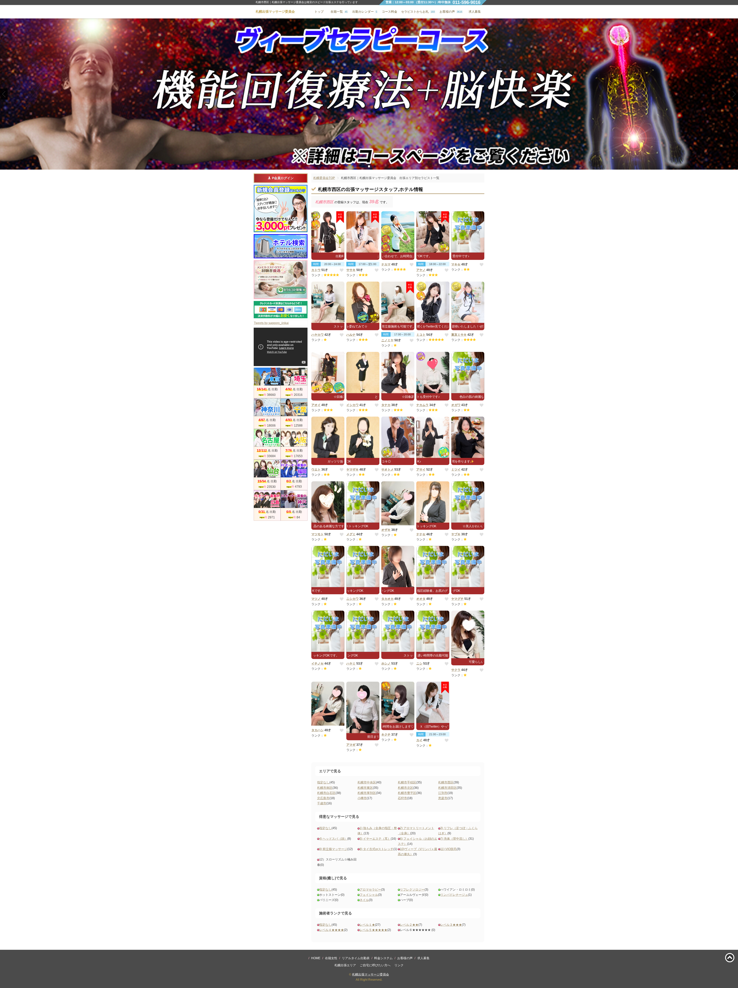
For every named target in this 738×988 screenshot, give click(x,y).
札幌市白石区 (326, 793)
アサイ (421, 469)
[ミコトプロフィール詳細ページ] (432, 302)
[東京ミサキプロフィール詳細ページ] (467, 302)
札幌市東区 (365, 787)
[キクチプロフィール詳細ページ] (397, 702)
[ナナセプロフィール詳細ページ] (432, 502)
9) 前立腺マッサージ (333, 849)
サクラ (455, 669)
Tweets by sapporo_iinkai (271, 323)
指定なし (323, 782)
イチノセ (317, 663)
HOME (315, 958)
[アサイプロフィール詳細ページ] (432, 437)
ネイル (364, 900)
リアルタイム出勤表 (356, 958)
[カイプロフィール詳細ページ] (432, 702)
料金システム (383, 958)
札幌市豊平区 (407, 793)
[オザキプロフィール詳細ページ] (397, 503)
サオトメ (387, 469)
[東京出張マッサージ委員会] (267, 376)
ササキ (351, 270)
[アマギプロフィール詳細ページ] (362, 707)
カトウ (316, 270)
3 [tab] (375, 166)
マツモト (317, 534)
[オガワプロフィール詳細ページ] (467, 372)
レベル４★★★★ (331, 930)
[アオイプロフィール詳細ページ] (327, 372)
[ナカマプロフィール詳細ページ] (397, 232)
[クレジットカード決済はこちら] (281, 309)
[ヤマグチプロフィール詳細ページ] (467, 566)
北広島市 (323, 798)
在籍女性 (331, 958)
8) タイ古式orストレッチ (376, 849)
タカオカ (387, 598)
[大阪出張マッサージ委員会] (294, 438)
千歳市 (321, 803)
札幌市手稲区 (407, 782)
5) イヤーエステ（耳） (375, 838)
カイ (419, 740)
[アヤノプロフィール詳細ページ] (432, 232)
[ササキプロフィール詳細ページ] (362, 232)
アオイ (316, 405)
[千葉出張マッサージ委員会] (294, 407)
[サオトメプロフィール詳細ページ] (397, 437)
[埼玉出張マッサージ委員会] (294, 376)
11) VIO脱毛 (448, 849)
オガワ (455, 405)
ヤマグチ (457, 598)
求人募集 (475, 11)
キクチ (386, 734)
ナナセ (421, 534)
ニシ (419, 663)
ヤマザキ (352, 469)
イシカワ (352, 405)
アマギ (351, 744)
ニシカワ (352, 598)
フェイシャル (369, 894)
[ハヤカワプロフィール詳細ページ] (327, 302)
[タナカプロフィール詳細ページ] (397, 372)
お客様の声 (405, 958)
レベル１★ (367, 924)
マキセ (455, 264)
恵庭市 (442, 798)
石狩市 (402, 798)
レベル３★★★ (451, 924)
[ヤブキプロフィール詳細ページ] (467, 502)
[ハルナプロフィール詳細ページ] (362, 302)
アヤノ (421, 270)
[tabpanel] (369, 94)
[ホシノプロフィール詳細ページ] (397, 631)
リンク (399, 965)
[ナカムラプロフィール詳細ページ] (432, 372)
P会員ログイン (283, 178)
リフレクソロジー (412, 889)
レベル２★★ (409, 924)
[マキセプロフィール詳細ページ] (467, 232)
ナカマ (386, 264)
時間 (316, 264)
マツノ (316, 598)
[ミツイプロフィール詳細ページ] (467, 437)
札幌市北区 (405, 787)
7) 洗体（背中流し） (454, 838)
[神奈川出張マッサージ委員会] (267, 407)
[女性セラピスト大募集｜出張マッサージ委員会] (281, 279)
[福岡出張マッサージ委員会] (294, 468)
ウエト (316, 469)
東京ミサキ (459, 334)
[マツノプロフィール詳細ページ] (327, 566)
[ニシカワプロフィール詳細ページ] (362, 566)
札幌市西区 (446, 782)
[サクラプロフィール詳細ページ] (467, 634)
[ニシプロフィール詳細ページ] (432, 631)
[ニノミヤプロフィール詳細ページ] (397, 302)
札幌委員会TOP (324, 178)
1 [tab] (363, 166)
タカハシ (317, 730)
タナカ (386, 405)
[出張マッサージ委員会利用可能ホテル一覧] (281, 246)
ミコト (421, 334)
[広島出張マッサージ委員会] (267, 499)
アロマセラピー (370, 889)
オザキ (386, 529)
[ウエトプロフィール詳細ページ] (327, 437)
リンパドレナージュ (454, 894)
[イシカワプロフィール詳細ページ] (362, 372)
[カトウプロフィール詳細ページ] (327, 232)
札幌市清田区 (447, 787)
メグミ (351, 534)
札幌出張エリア (345, 965)
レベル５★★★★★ (373, 930)
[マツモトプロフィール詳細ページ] (327, 502)
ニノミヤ (387, 340)
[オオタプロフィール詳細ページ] (432, 566)
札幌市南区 (324, 787)
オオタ (421, 598)
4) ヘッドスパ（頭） (333, 838)
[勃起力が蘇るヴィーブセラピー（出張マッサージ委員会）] (369, 94)
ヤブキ (455, 534)
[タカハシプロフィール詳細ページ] (327, 704)
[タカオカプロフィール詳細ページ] (397, 566)
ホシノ (386, 663)
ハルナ (351, 334)
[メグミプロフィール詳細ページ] (362, 502)
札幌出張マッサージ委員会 (370, 974)
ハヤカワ (317, 334)
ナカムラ (422, 405)
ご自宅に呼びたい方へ (375, 965)
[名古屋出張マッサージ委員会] (267, 438)
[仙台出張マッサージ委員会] (267, 468)
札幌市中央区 (366, 782)
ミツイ (455, 469)
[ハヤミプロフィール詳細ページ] (362, 631)
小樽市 (362, 798)
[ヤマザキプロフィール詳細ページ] (362, 437)
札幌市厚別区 (366, 793)
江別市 (442, 793)
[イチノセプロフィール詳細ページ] (327, 631)
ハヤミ (351, 663)
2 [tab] (369, 166)
